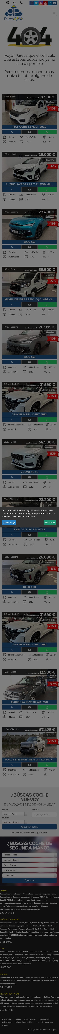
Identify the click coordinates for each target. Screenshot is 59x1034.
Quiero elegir (9, 522)
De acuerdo (49, 522)
